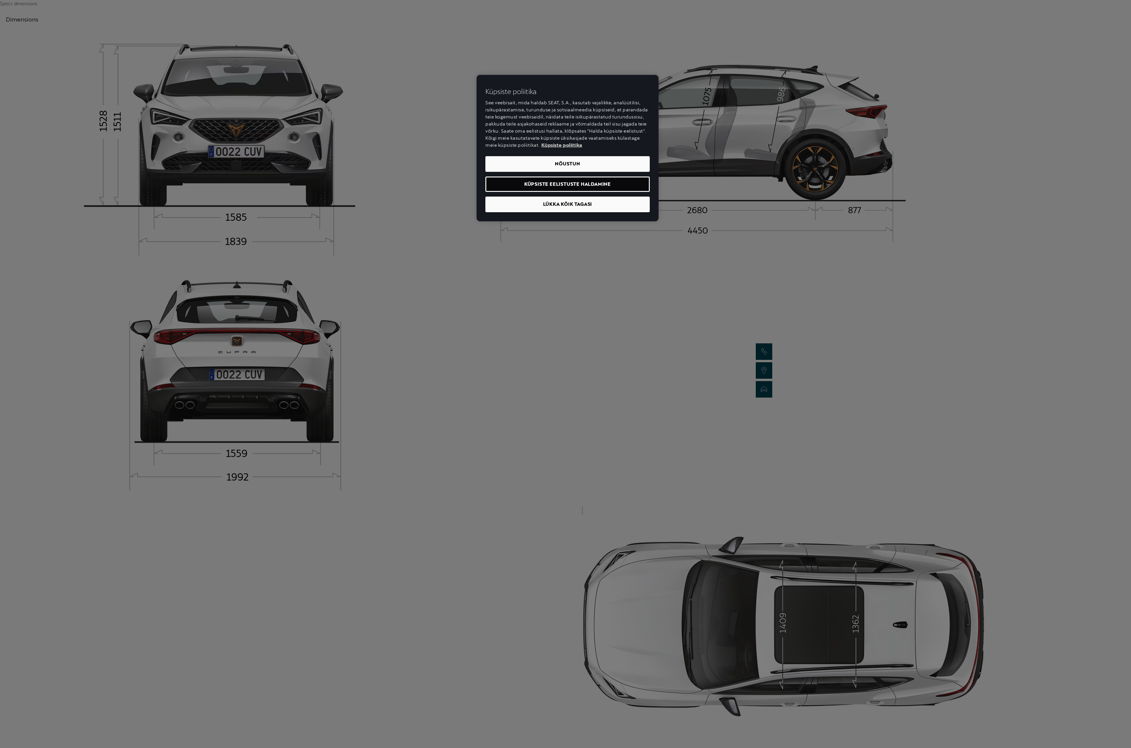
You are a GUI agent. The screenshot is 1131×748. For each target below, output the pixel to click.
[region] (568, 148)
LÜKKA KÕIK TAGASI (567, 204)
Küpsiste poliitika (561, 145)
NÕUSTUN (567, 164)
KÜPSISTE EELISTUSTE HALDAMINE (567, 184)
